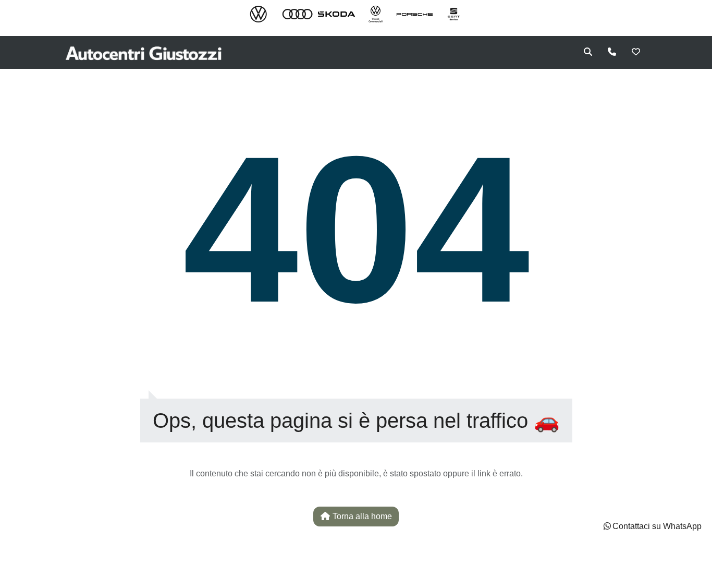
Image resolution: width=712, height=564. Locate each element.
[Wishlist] (636, 52)
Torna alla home (361, 516)
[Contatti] (612, 52)
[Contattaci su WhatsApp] (607, 526)
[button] (652, 526)
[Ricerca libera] (588, 52)
